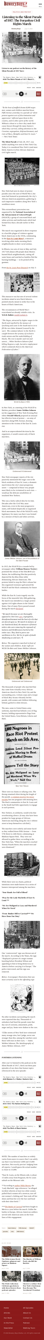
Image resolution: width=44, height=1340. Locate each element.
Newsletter (8, 1328)
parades (5, 1231)
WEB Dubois (20, 1231)
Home (6, 1308)
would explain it (20, 315)
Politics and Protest (22, 12)
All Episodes (28, 1308)
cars (20, 616)
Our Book (8, 1318)
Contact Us (27, 1318)
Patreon (26, 1323)
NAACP (32, 1228)
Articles (7, 1313)
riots (12, 1231)
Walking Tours (29, 1328)
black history (12, 1228)
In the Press (9, 1323)
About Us (27, 1313)
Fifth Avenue (22, 1228)
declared (19, 608)
